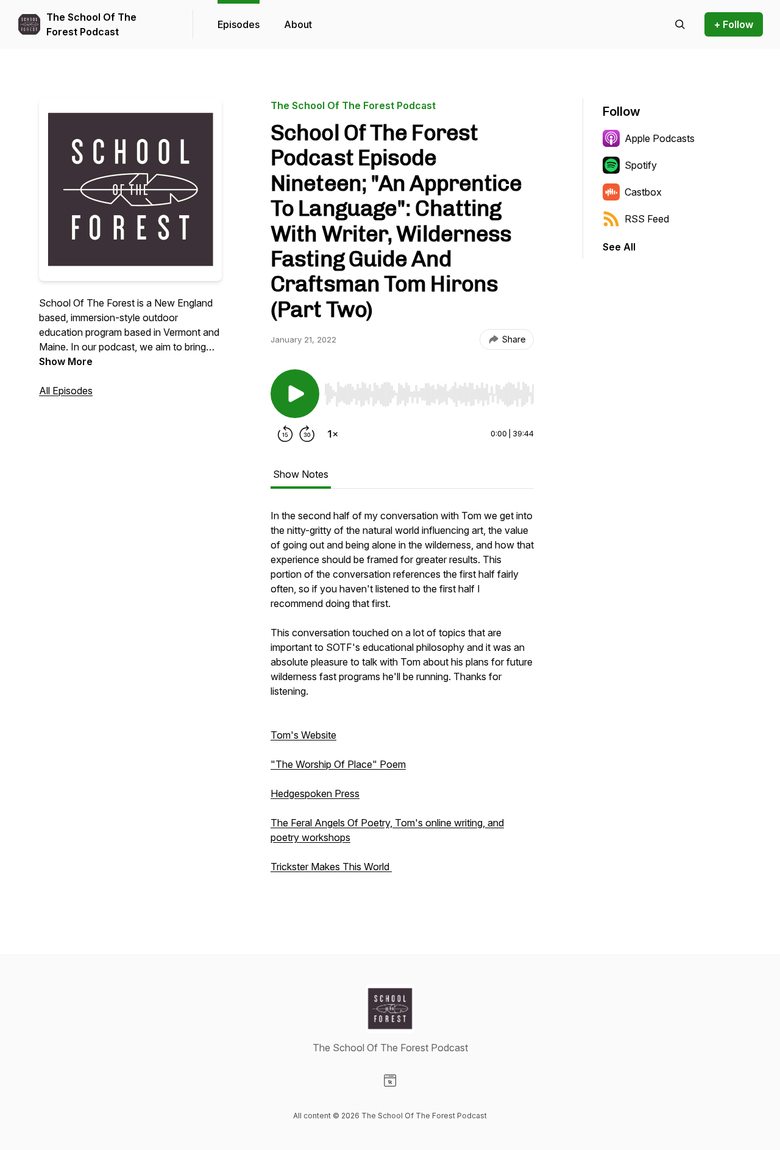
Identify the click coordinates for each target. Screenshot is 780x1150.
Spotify (641, 165)
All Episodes (66, 391)
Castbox (643, 192)
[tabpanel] (402, 697)
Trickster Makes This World (331, 867)
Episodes (239, 24)
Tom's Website (303, 735)
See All (619, 247)
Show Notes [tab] (300, 474)
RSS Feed (647, 219)
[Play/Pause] (295, 393)
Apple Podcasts (660, 138)
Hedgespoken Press (315, 793)
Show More (66, 361)
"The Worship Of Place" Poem (338, 764)
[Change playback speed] (333, 433)
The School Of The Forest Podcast (91, 24)
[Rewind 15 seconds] (285, 433)
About (298, 24)
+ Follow (733, 24)
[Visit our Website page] (390, 1080)
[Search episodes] (680, 24)
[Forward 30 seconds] (307, 433)
